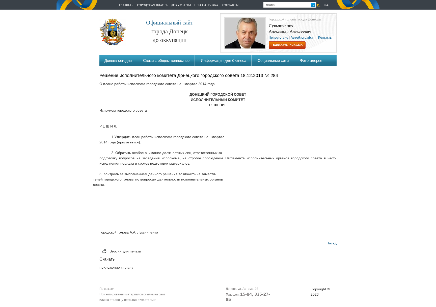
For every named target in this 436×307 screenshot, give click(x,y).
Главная (126, 5)
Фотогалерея (311, 61)
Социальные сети (273, 61)
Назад (331, 243)
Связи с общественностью (166, 61)
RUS (316, 5)
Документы (181, 5)
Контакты (230, 5)
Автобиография (302, 37)
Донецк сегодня (118, 61)
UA (326, 5)
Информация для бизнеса (223, 61)
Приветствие (278, 37)
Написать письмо (287, 45)
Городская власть (152, 5)
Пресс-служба (206, 5)
